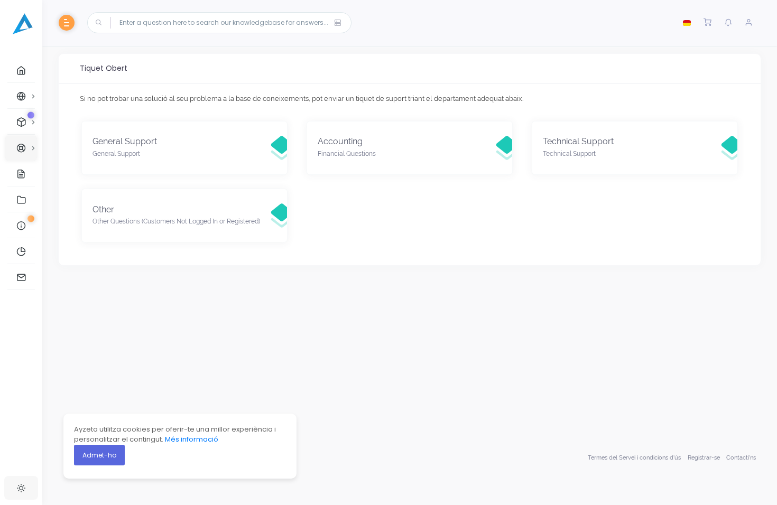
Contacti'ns (741, 457)
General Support (124, 141)
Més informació (191, 439)
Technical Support (578, 141)
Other (103, 209)
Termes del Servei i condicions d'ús (634, 457)
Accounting (340, 141)
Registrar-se (704, 457)
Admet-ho (99, 455)
